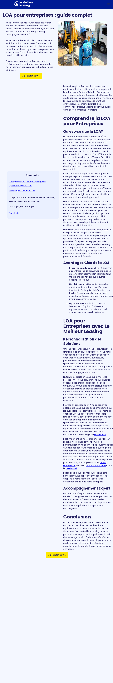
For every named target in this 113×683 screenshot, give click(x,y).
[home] (21, 4)
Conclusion (14, 213)
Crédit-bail (71, 468)
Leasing (103, 462)
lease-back (100, 434)
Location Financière (96, 465)
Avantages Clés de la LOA (22, 190)
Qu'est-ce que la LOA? (20, 185)
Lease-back (69, 465)
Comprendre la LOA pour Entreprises (27, 181)
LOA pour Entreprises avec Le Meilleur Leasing (32, 197)
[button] (108, 4)
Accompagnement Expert (22, 206)
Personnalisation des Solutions (24, 201)
